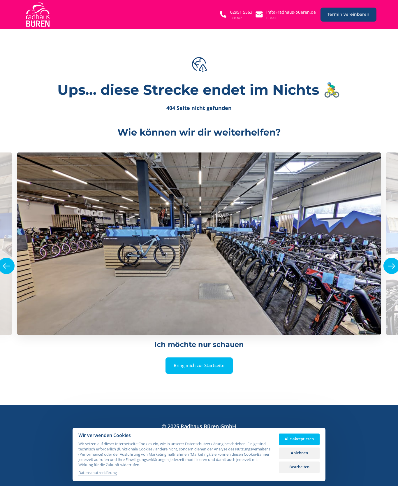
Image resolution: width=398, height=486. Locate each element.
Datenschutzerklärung (97, 473)
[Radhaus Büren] (38, 14)
